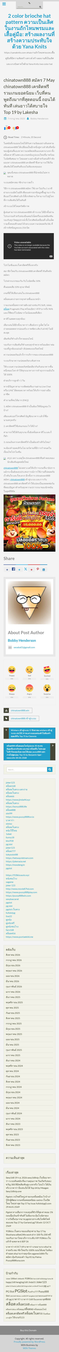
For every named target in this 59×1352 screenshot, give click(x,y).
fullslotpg (10, 912)
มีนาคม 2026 (12, 981)
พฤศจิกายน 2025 (14, 1002)
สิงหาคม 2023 (13, 1145)
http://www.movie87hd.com (20, 888)
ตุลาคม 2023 (12, 1134)
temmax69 (43, 1296)
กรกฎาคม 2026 (14, 960)
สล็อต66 (10, 796)
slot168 (13, 1296)
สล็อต (6, 309)
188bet (14, 1278)
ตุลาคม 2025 (12, 1007)
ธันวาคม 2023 (13, 1123)
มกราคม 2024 (13, 1118)
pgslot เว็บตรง (13, 909)
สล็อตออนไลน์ (40, 1309)
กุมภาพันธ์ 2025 (14, 1049)
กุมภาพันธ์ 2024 (14, 1113)
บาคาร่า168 (27, 1299)
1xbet (9, 834)
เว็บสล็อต (46, 1314)
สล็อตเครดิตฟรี (15, 1313)
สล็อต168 (10, 786)
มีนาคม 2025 (12, 1044)
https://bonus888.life (16, 806)
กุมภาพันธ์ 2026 (14, 986)
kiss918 (9, 840)
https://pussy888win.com (18, 895)
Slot (8, 1295)
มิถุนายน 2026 (13, 965)
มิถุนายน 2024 (13, 1092)
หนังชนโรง (11, 878)
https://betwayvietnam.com (19, 858)
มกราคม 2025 (13, 1055)
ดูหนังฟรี (10, 923)
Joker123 (41, 1282)
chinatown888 (11, 467)
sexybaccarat (12, 899)
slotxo (9, 823)
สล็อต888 (10, 810)
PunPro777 (33, 1291)
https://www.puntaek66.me (19, 936)
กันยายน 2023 (13, 1139)
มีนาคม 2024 (12, 1108)
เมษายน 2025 (12, 1039)
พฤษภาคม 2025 (14, 1034)
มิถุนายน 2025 (13, 1028)
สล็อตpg (20, 1309)
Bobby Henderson (39, 118)
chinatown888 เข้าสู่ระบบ (23, 718)
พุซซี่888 (47, 1299)
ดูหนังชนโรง (12, 926)
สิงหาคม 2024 (13, 1081)
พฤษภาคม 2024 (14, 1097)
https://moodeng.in (15, 864)
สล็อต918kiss (11, 1309)
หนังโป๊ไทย (11, 830)
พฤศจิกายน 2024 (14, 1065)
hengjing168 (22, 1282)
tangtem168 (33, 1296)
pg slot (9, 844)
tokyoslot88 (12, 854)
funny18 (10, 837)
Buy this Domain (28, 1330)
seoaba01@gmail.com (24, 647)
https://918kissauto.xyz (17, 875)
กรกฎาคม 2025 (14, 1023)
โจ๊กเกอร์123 (18, 1317)
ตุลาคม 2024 (12, 1071)
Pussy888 (44, 1291)
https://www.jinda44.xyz (18, 799)
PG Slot (10, 1291)
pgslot (9, 868)
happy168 (10, 1282)
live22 (9, 916)
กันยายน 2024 (13, 1076)
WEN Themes (29, 1348)
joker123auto (11, 1286)
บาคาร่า (10, 820)
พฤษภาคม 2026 (14, 970)
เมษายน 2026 (12, 976)
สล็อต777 (10, 851)
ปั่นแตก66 (37, 1299)
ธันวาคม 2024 (13, 1060)
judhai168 (20, 1286)
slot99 (9, 813)
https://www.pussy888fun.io (20, 816)
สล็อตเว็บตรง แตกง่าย (16, 789)
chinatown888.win (20, 710)
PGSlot (21, 1290)
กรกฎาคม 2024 (14, 1086)
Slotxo (18, 1296)
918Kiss (29, 1278)
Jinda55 (32, 1282)
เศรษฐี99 (9, 1318)
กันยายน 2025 (13, 1013)
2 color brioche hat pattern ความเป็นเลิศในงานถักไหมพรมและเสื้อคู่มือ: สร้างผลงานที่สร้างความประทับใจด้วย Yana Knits (29, 31)
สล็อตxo (29, 1309)
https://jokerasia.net (16, 861)
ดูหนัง (9, 919)
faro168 (10, 930)
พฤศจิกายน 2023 (14, 1129)
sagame (9, 882)
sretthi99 (24, 1296)
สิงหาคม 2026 (13, 954)
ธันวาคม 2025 (13, 997)
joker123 (10, 782)
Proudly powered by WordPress (29, 1341)
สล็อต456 (10, 933)
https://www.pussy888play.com (21, 892)
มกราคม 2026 (13, 991)
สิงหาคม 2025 (13, 1018)
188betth (20, 1279)
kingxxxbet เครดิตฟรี (31, 1286)
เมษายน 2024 (12, 1102)
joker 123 (10, 885)
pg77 (49, 1286)
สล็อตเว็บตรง (12, 792)
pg (45, 1285)
